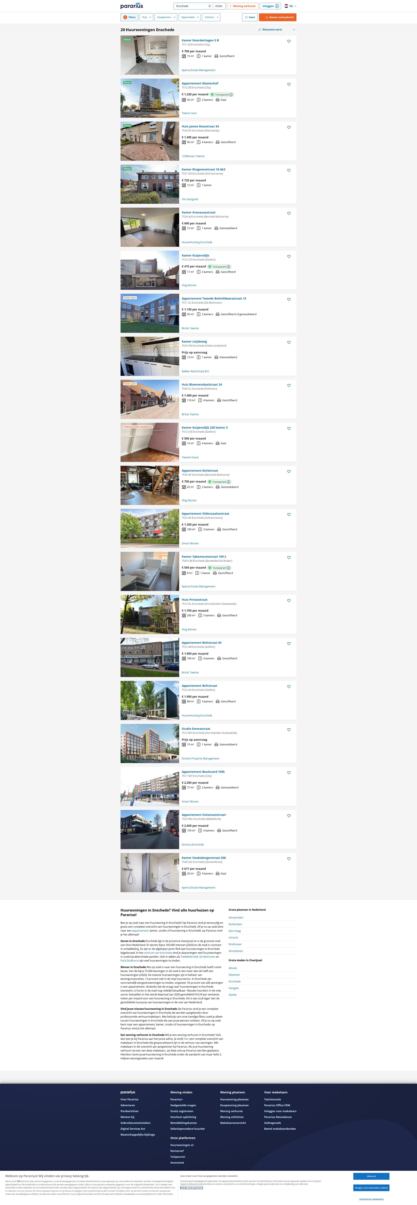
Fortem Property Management (200, 758)
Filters (132, 17)
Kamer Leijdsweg (194, 341)
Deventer (234, 975)
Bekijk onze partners (191, 1187)
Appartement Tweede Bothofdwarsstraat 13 (214, 298)
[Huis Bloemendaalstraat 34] (150, 399)
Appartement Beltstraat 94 (201, 643)
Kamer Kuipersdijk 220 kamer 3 (205, 427)
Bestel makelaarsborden (280, 1129)
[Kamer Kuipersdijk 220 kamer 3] (150, 442)
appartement (140, 930)
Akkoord (371, 1176)
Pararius (132, 6)
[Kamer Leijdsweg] (150, 356)
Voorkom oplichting (183, 1117)
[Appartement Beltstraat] (150, 700)
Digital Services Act (133, 1129)
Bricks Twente (190, 328)
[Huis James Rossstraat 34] (150, 141)
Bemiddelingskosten (183, 1123)
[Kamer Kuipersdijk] (150, 270)
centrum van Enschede (158, 953)
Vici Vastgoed (190, 199)
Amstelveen (236, 951)
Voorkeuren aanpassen (371, 1199)
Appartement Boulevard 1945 (203, 772)
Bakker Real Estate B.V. (195, 371)
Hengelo (234, 988)
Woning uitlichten (232, 1117)
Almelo (233, 968)
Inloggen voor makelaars (280, 1111)
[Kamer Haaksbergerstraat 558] (150, 872)
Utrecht (233, 937)
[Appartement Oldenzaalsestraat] (150, 528)
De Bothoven (207, 956)
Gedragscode (272, 1123)
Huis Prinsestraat (195, 600)
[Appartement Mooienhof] (150, 98)
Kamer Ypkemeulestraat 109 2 (204, 556)
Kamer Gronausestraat (199, 212)
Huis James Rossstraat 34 (200, 126)
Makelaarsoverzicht (233, 1123)
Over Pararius (129, 1099)
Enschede (235, 981)
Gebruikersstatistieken (136, 1123)
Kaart (252, 17)
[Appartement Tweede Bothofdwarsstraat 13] (150, 313)
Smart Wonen (190, 543)
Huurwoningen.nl (182, 1145)
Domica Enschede (193, 844)
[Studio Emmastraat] (150, 743)
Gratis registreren (181, 1111)
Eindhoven (235, 944)
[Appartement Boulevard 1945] (150, 786)
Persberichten (130, 1111)
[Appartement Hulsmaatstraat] (150, 829)
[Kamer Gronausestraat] (150, 227)
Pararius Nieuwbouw (278, 1117)
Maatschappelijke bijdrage (138, 1134)
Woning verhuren (231, 1111)
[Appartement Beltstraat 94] (150, 657)
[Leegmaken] (209, 6)
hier (186, 1039)
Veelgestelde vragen (183, 1105)
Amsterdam (236, 917)
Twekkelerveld (189, 956)
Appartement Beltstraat (199, 686)
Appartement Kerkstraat (200, 470)
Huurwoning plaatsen (234, 1099)
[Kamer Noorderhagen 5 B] (150, 55)
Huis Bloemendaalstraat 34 (202, 384)
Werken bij (127, 1117)
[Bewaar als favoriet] (289, 41)
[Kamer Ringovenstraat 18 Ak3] (150, 184)
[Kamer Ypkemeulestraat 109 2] (150, 571)
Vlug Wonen (189, 285)
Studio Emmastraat (196, 729)
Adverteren (128, 1105)
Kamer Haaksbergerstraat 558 (204, 858)
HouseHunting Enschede (197, 242)
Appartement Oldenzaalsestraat (205, 513)
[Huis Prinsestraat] (150, 614)
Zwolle (233, 995)
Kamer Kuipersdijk (195, 255)
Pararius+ (176, 1099)
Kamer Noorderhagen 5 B (200, 40)
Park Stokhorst (130, 960)
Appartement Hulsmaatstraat (204, 815)
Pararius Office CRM (277, 1105)
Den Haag (235, 931)
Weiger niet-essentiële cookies (371, 1187)
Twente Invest (190, 457)
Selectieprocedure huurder (187, 1129)
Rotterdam (235, 924)
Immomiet (177, 1162)
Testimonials (272, 1099)
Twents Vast (189, 113)
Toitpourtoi (177, 1157)
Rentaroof (177, 1151)
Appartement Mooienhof (200, 83)
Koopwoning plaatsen (234, 1105)
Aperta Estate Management (198, 70)
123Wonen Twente (193, 156)
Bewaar (281, 17)
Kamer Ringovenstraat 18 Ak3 (203, 169)
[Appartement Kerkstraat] (150, 485)
